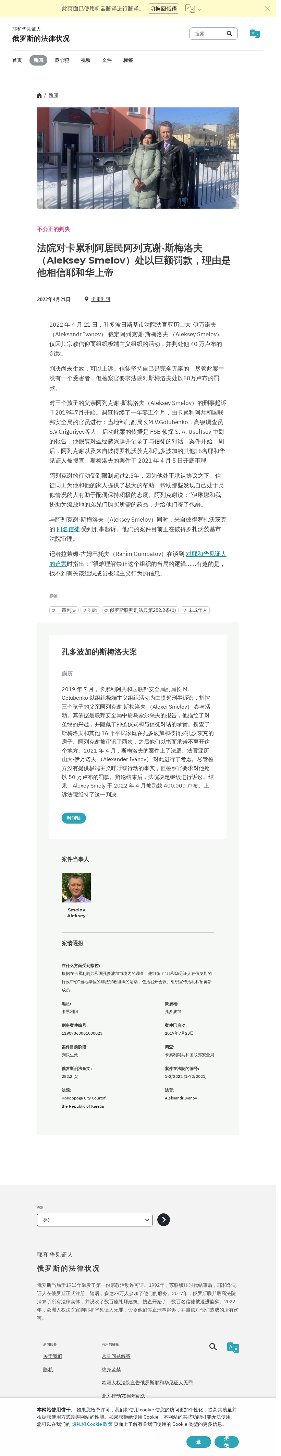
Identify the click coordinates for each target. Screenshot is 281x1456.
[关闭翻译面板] (268, 8)
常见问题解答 (116, 1356)
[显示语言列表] (193, 8)
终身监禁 (111, 1369)
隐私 (48, 1369)
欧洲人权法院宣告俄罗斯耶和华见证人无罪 (147, 1382)
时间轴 (74, 817)
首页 (17, 60)
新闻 (38, 60)
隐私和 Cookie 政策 (92, 1424)
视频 (85, 60)
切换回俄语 (163, 8)
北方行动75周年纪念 (124, 1396)
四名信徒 (68, 529)
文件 (107, 60)
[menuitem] (17, 60)
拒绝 (226, 1442)
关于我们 (52, 1356)
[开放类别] (163, 1220)
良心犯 (62, 60)
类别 (47, 1220)
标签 (128, 60)
